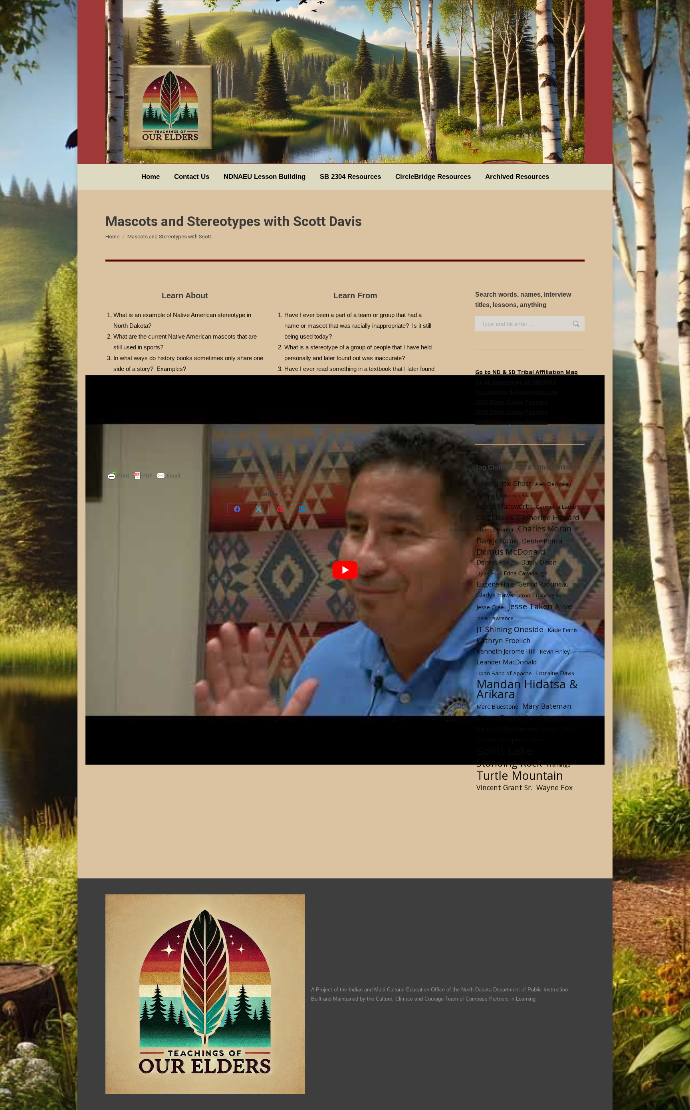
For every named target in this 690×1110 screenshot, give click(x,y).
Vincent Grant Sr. (504, 787)
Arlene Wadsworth (504, 506)
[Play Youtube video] (345, 569)
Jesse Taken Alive (540, 606)
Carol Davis (494, 517)
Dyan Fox (488, 573)
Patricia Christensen (507, 728)
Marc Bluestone (497, 706)
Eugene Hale (495, 584)
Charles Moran (544, 528)
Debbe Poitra (542, 540)
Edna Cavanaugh (525, 573)
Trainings (558, 764)
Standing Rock (509, 763)
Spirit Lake (504, 751)
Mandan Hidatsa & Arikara (527, 689)
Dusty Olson (539, 562)
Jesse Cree (490, 607)
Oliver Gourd (498, 717)
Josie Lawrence (495, 618)
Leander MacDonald (506, 662)
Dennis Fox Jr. (496, 562)
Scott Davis (558, 729)
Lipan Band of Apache (504, 673)
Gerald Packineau (543, 584)
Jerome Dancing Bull (541, 595)
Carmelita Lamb (556, 506)
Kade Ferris (562, 630)
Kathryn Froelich (503, 640)
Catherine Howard (548, 517)
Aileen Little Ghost (503, 483)
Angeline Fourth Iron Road (504, 495)
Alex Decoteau (553, 484)
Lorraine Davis (555, 673)
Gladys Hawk (495, 595)
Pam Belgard (544, 718)
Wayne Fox (554, 787)
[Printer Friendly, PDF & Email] (144, 475)
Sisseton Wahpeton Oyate (510, 740)
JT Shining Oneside (509, 629)
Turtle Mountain (519, 775)
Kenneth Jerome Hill (505, 651)
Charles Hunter (495, 529)
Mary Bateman (546, 706)
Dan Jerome (497, 540)
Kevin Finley (554, 651)
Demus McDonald (510, 552)
